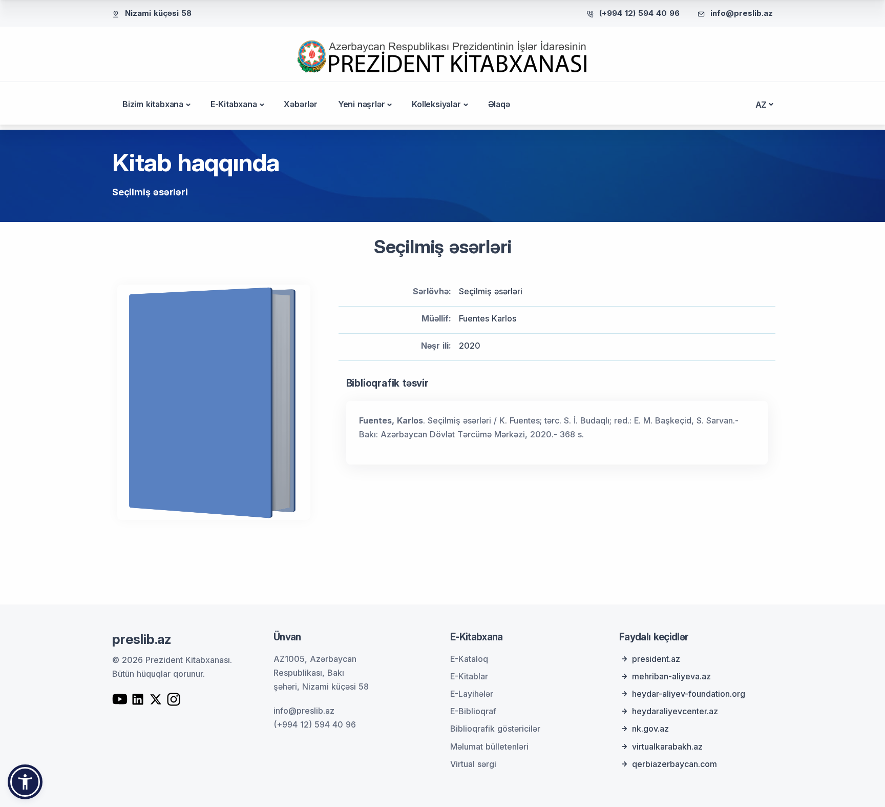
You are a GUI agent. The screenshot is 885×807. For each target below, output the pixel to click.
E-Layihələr (471, 694)
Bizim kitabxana (152, 104)
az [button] (761, 104)
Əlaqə (499, 104)
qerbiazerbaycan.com (674, 764)
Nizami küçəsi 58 (158, 13)
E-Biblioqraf (473, 711)
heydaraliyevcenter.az (675, 711)
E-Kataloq (469, 659)
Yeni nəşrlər (361, 104)
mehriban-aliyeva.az (671, 676)
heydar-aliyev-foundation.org (688, 694)
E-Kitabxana (233, 104)
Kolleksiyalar (436, 104)
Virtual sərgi (473, 764)
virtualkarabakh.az (667, 746)
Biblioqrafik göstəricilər (495, 728)
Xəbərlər (300, 104)
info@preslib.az (741, 13)
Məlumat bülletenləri (489, 746)
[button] (25, 782)
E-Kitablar (469, 676)
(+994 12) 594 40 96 (639, 13)
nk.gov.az (650, 728)
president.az (656, 659)
